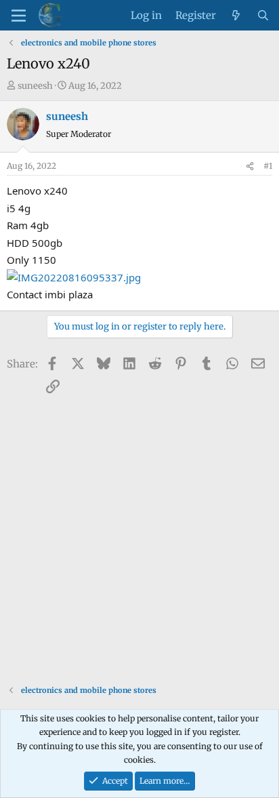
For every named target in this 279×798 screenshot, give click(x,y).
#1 (267, 166)
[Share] (250, 166)
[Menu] (19, 15)
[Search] (263, 15)
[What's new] (236, 15)
